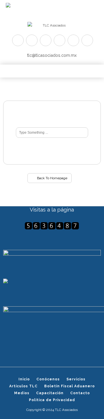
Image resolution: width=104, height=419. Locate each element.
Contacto (80, 393)
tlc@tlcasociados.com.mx (52, 55)
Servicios (76, 379)
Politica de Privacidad (52, 400)
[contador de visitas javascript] (52, 226)
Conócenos (48, 379)
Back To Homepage (51, 178)
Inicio (24, 379)
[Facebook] (32, 40)
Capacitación (50, 393)
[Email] (87, 40)
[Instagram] (73, 40)
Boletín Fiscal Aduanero (69, 386)
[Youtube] (59, 40)
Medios (21, 393)
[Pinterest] (45, 40)
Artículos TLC (23, 386)
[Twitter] (18, 40)
